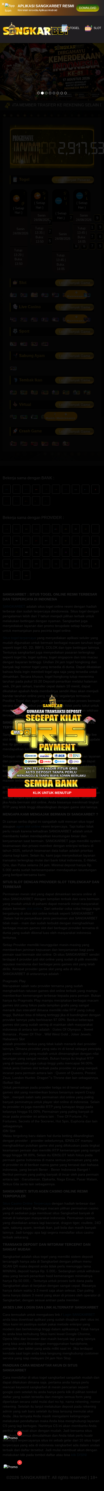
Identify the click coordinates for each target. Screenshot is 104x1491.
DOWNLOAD (87, 8)
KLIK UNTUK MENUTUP (52, 793)
